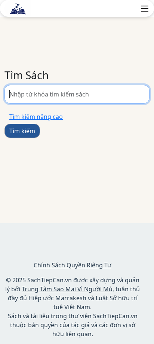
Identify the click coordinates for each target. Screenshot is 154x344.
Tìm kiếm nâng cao (36, 117)
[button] (144, 8)
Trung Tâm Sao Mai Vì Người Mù (67, 289)
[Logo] (17, 8)
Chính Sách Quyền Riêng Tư (72, 265)
